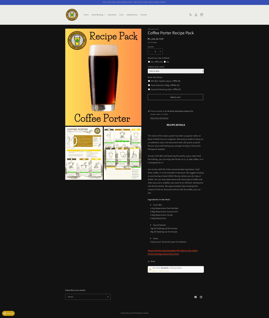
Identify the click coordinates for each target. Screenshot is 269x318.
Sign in (155, 271)
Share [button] (153, 261)
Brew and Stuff (130, 313)
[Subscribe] (107, 297)
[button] (98, 14)
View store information (159, 118)
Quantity (151, 47)
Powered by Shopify (142, 313)
